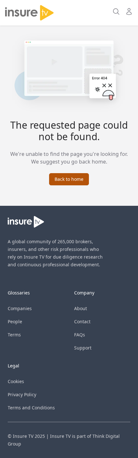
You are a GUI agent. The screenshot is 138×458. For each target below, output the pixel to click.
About (80, 308)
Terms (14, 335)
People (15, 321)
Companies (20, 308)
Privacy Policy (22, 394)
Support (82, 348)
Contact (82, 321)
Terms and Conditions (31, 408)
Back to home (69, 179)
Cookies (16, 381)
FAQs (79, 335)
